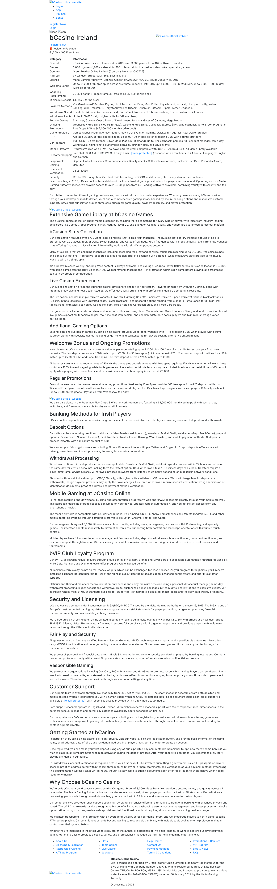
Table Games (109, 844)
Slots (105, 841)
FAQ (195, 852)
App (58, 10)
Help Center (154, 841)
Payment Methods (158, 848)
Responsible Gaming (68, 848)
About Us (61, 841)
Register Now (58, 24)
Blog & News (200, 848)
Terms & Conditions (159, 852)
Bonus (59, 17)
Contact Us (154, 844)
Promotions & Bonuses (206, 841)
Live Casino (109, 848)
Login (59, 6)
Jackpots (107, 852)
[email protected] (141, 153)
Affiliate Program (66, 852)
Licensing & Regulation (69, 844)
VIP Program (200, 844)
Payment (61, 13)
